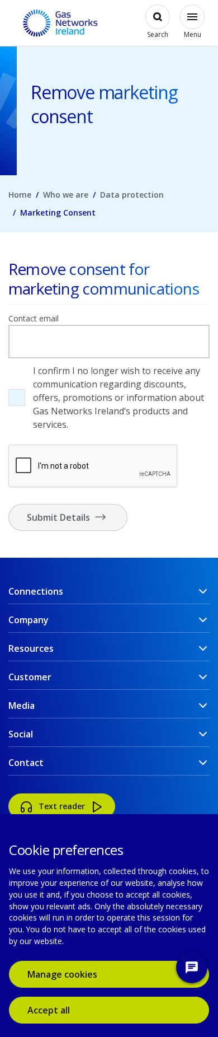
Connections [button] (35, 591)
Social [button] (20, 734)
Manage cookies (62, 974)
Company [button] (28, 620)
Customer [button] (29, 677)
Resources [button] (31, 648)
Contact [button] (26, 762)
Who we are (65, 194)
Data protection (132, 194)
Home (19, 194)
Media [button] (21, 705)
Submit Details (59, 517)
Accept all (64, 1009)
